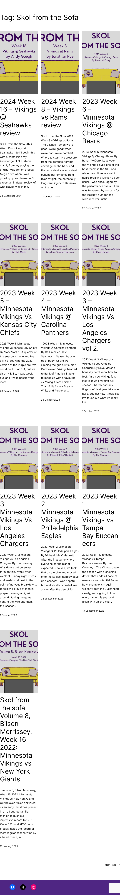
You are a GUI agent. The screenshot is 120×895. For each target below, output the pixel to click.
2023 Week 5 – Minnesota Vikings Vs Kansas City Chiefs (18, 313)
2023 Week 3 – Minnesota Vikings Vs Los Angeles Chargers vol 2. (99, 320)
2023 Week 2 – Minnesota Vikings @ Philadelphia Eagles (60, 516)
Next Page (112, 864)
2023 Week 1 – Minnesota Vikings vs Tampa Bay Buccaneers (100, 519)
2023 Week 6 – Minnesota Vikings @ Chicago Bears (99, 121)
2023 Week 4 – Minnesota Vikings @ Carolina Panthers (58, 313)
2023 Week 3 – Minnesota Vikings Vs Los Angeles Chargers (17, 519)
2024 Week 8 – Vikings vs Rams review (58, 113)
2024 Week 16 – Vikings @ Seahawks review (18, 117)
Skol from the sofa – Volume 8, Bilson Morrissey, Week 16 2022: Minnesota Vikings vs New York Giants (16, 739)
